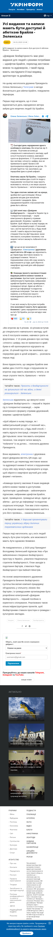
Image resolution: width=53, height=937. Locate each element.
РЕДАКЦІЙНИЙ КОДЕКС (16, 911)
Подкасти (31, 810)
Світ (11, 833)
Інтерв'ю (30, 818)
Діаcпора (13, 849)
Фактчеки (13, 830)
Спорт (12, 853)
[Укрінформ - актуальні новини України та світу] (26, 4)
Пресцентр (30, 9)
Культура (13, 845)
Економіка (14, 826)
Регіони (13, 837)
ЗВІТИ (12, 906)
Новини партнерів (31, 842)
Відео (29, 826)
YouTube (19, 675)
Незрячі (11, 620)
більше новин (26, 680)
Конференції (32, 847)
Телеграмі (28, 87)
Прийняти (26, 933)
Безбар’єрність (38, 620)
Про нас (13, 863)
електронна (27, 454)
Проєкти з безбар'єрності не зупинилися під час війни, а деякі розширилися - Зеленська (26, 390)
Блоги (29, 830)
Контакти (13, 867)
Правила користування (15, 880)
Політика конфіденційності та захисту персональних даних (17, 898)
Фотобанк (20, 9)
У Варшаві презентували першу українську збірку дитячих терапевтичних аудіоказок (26, 523)
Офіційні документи (31, 852)
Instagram (7, 675)
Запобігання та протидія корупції (17, 889)
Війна (12, 814)
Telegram (39, 673)
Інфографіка (32, 834)
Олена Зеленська (23, 620)
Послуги (12, 9)
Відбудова (14, 818)
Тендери (13, 885)
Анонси (39, 9)
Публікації (31, 814)
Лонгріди (30, 837)
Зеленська (8, 400)
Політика (13, 822)
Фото (29, 822)
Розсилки (13, 916)
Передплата (15, 871)
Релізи (29, 857)
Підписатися (13, 663)
